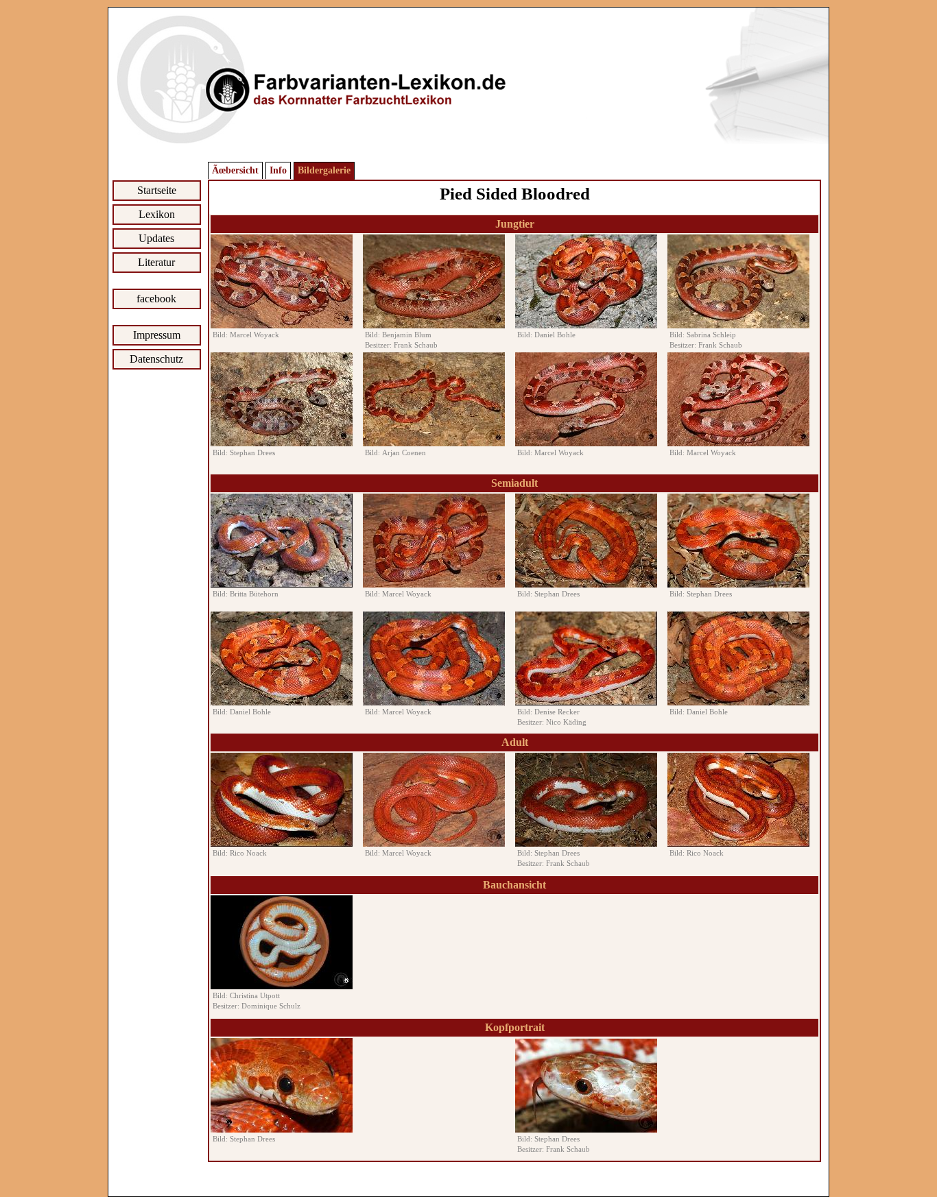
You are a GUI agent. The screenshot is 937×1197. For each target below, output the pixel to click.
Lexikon (157, 214)
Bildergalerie (324, 170)
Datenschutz (156, 359)
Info (278, 170)
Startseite (156, 190)
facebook (156, 298)
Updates (156, 238)
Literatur (156, 262)
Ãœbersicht (235, 170)
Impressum (156, 335)
